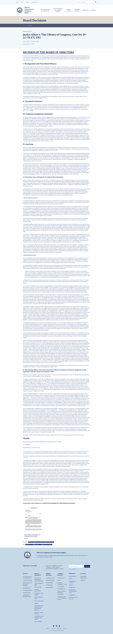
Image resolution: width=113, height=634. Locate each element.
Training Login (34, 2)
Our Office (93, 10)
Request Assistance (68, 10)
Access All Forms (49, 587)
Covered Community (27, 580)
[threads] (59, 626)
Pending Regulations (27, 590)
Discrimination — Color (30, 544)
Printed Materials (61, 589)
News (17, 2)
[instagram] (53, 626)
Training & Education (77, 10)
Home (24, 25)
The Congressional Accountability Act (45, 10)
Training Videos (60, 586)
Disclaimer (65, 628)
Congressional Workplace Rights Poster (73, 591)
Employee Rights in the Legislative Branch (58, 10)
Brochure (71, 585)
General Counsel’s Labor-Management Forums (61, 598)
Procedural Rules (26, 592)
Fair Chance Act (37, 587)
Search (95, 2)
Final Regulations (27, 588)
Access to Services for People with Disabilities (27, 584)
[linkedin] (56, 626)
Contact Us (27, 2)
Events (22, 2)
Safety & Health (49, 582)
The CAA (25, 573)
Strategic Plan (72, 587)
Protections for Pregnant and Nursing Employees (38, 579)
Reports (70, 579)
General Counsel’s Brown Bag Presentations (61, 593)
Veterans (36, 603)
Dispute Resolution (50, 580)
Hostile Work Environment (47, 544)
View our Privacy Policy (72, 569)
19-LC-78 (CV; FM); (34, 41)
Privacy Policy (59, 628)
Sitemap (47, 628)
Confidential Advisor (50, 578)
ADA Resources (49, 585)
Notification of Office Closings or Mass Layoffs (39, 618)
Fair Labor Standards (39, 601)
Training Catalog (61, 578)
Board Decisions (29, 25)
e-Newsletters (72, 595)
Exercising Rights (38, 621)
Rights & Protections (37, 574)
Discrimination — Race (38, 544)
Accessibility (53, 628)
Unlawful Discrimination (50, 542)
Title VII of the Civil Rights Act (40, 542)
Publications (85, 10)
